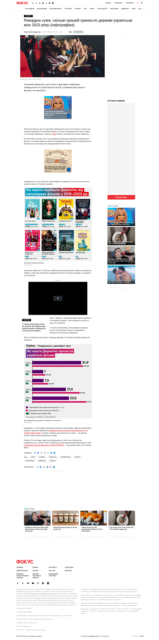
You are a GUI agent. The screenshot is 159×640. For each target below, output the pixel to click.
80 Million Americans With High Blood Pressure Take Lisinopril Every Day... (119, 261)
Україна (78, 9)
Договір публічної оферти (37, 576)
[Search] (141, 2)
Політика (68, 9)
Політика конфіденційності (90, 636)
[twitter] (23, 583)
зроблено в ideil (138, 636)
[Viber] (46, 3)
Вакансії (68, 571)
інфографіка (30, 460)
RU (138, 3)
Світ (85, 9)
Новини (19, 567)
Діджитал (125, 9)
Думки (108, 3)
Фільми (53, 460)
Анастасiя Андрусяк (32, 32)
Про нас (52, 571)
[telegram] (28, 583)
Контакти (105, 636)
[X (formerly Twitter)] (36, 3)
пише (54, 134)
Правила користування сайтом (22, 576)
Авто (134, 9)
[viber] (38, 583)
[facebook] (18, 583)
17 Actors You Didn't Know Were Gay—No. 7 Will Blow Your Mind (120, 281)
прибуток (53, 457)
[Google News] (49, 3)
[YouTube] (43, 3)
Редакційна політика (53, 575)
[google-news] (43, 583)
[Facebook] (33, 3)
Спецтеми (118, 3)
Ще (139, 9)
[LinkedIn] (52, 3)
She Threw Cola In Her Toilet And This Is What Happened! (120, 242)
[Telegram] (39, 3)
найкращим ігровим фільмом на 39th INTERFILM (44, 445)
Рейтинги (130, 3)
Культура (28, 16)
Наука (92, 9)
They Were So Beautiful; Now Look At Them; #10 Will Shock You (121, 223)
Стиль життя (102, 9)
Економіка (114, 9)
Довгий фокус (22, 571)
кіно (33, 457)
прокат (78, 457)
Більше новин (121, 197)
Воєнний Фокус (56, 9)
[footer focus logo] (24, 562)
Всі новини (29, 9)
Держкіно (42, 460)
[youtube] (33, 583)
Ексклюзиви (42, 9)
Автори (36, 571)
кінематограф (66, 457)
